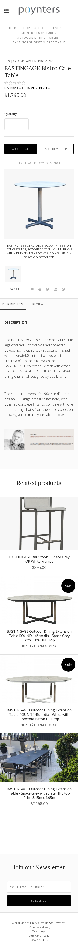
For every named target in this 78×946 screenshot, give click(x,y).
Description (12, 304)
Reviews (39, 304)
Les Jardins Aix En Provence (29, 61)
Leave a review (38, 88)
